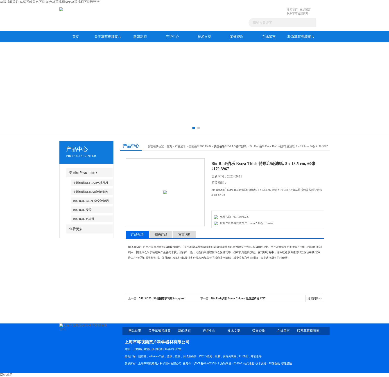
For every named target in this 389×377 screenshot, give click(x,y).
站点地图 (248, 363)
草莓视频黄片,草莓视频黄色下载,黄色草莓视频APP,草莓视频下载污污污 (50, 2)
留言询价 (184, 234)
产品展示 (180, 146)
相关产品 (161, 234)
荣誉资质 (236, 36)
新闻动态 (140, 36)
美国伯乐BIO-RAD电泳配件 (91, 182)
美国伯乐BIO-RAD (83, 173)
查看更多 (76, 229)
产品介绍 (137, 234)
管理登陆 (286, 363)
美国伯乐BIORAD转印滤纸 (90, 191)
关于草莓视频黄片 (107, 36)
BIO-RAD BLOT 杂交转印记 (91, 200)
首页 (75, 36)
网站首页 (135, 330)
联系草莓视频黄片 (297, 13)
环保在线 (274, 363)
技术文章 (204, 36)
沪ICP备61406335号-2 (206, 363)
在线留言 (305, 9)
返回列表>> (315, 298)
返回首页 (292, 9)
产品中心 (172, 36)
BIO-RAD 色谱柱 (84, 218)
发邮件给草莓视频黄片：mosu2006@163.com (246, 223)
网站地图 (6, 375)
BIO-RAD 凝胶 (82, 209)
